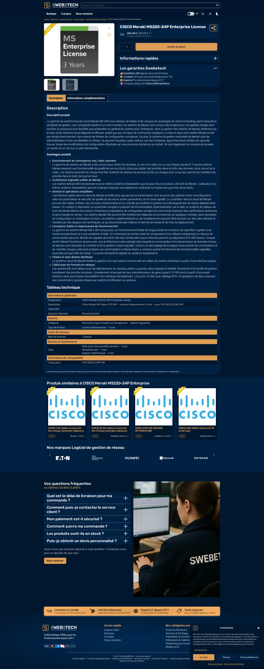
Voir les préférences (249, 657)
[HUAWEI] (132, 458)
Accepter (204, 657)
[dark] (217, 14)
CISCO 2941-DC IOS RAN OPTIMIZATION (149, 429)
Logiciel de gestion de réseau (96, 19)
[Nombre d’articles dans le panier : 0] (203, 14)
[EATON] (62, 458)
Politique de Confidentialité (234, 664)
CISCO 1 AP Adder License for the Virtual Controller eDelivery (66, 429)
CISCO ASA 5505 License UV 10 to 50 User (196, 429)
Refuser (226, 657)
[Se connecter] (210, 14)
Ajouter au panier (176, 46)
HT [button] (197, 14)
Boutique (54, 19)
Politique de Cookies (215, 664)
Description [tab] (56, 98)
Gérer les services (200, 650)
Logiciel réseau (78, 19)
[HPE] (97, 458)
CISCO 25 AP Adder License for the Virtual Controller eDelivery (109, 429)
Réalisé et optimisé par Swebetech (132, 661)
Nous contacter (55, 560)
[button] (258, 628)
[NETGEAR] (201, 458)
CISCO (51, 436)
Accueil (46, 19)
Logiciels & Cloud (65, 19)
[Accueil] (61, 5)
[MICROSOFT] (166, 458)
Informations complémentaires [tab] (86, 98)
